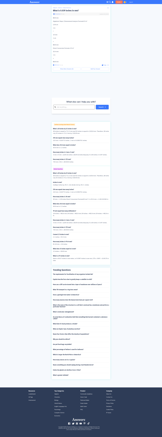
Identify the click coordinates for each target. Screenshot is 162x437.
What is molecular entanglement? (63, 312)
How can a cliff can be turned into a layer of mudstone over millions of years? (77, 284)
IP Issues (108, 412)
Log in (131, 2)
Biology (56, 400)
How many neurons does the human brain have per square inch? (73, 300)
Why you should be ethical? (61, 339)
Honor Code (83, 397)
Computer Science (59, 412)
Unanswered (32, 400)
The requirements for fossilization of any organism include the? (73, 274)
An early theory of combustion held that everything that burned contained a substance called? (80, 318)
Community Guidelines (86, 394)
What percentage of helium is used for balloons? (68, 349)
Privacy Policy (110, 403)
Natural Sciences (67, 7)
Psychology (57, 409)
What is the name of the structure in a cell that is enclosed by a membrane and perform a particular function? (81, 306)
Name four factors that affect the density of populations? (71, 334)
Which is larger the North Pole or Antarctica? (67, 355)
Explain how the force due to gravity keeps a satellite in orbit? (72, 279)
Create (118, 2)
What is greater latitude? (61, 375)
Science (60, 7)
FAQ (81, 409)
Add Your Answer (95, 69)
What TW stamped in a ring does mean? (65, 290)
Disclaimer (109, 406)
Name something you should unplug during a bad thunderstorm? (73, 365)
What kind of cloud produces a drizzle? (65, 324)
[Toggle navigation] (107, 2)
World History (58, 403)
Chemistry (57, 397)
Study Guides (83, 403)
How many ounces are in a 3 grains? (64, 360)
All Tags (31, 397)
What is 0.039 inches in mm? (66, 10)
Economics (57, 416)
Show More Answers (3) (66, 69)
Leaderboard (32, 394)
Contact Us (109, 397)
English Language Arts (60, 406)
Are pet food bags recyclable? (62, 344)
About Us (108, 394)
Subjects (55, 7)
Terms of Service (110, 400)
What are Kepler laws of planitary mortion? (66, 329)
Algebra (56, 394)
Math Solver (83, 406)
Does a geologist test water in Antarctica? (66, 295)
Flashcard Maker (84, 400)
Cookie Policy (109, 409)
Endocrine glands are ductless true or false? (67, 370)
